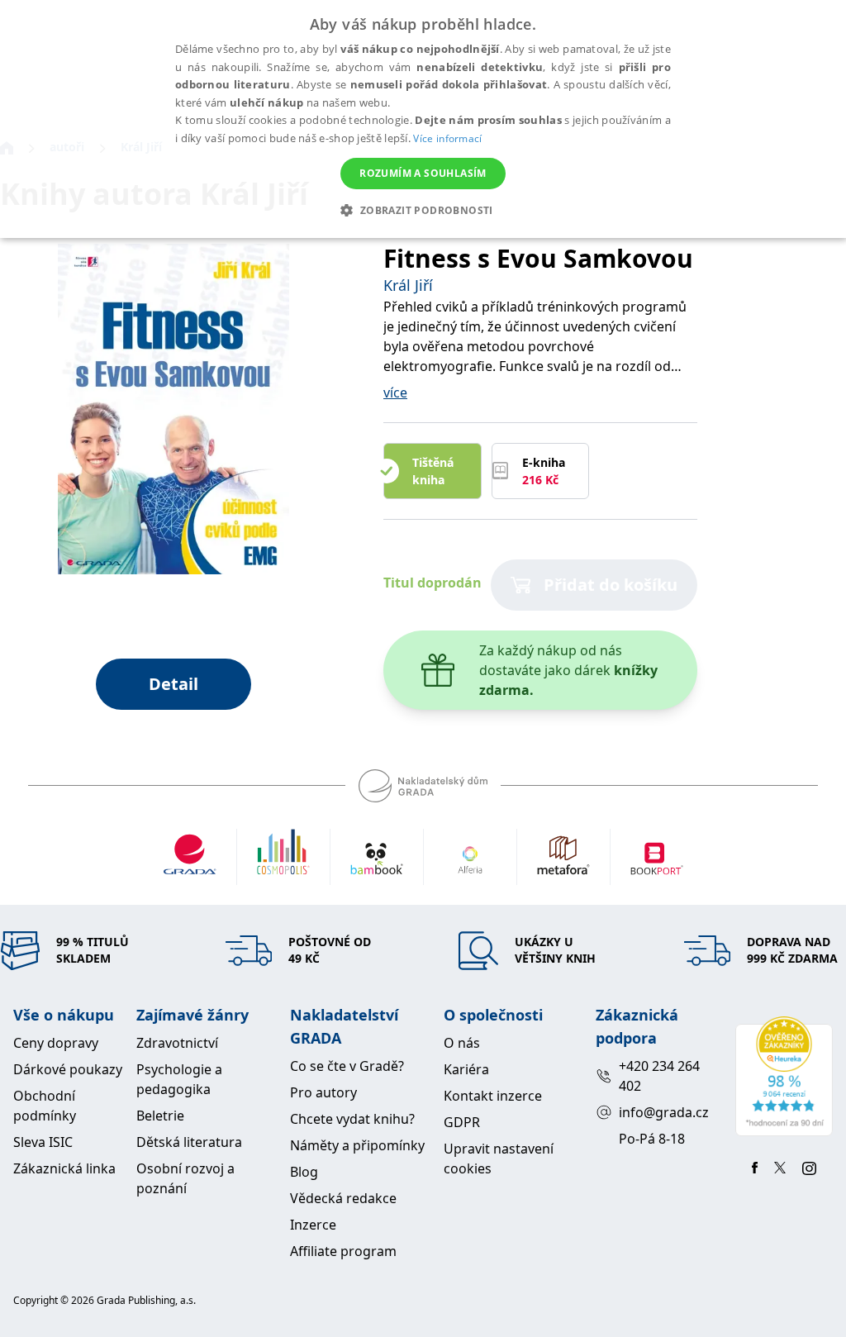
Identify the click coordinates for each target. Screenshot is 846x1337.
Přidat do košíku (610, 584)
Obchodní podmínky (44, 1106)
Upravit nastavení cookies (499, 1159)
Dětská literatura (189, 1142)
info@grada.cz (664, 1112)
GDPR (462, 1122)
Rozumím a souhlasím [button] (423, 173)
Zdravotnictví (177, 1043)
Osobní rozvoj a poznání (185, 1178)
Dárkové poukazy (67, 1069)
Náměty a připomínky (357, 1145)
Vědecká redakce (343, 1198)
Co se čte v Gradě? (347, 1066)
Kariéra (466, 1069)
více (395, 392)
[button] (422, 210)
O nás (462, 1043)
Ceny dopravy (55, 1043)
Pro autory (323, 1092)
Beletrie (160, 1115)
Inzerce (313, 1225)
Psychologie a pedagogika (179, 1079)
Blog (304, 1172)
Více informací (447, 138)
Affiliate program (343, 1251)
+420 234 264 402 (659, 1076)
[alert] (423, 119)
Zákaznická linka (64, 1168)
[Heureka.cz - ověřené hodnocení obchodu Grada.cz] (784, 1076)
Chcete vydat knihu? (352, 1119)
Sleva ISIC (43, 1142)
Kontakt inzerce (493, 1096)
